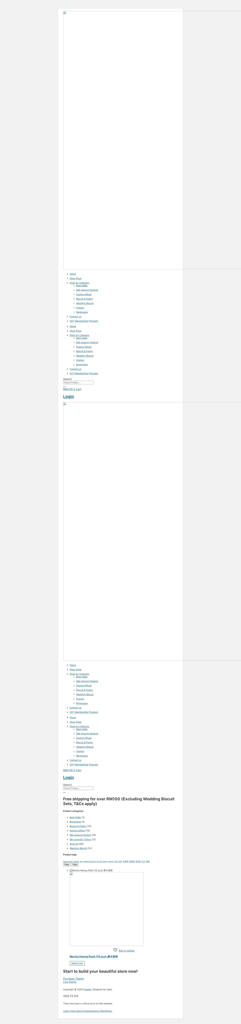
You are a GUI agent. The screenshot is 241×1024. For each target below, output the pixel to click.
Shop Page (75, 278)
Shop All (74, 843)
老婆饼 (125, 861)
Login (68, 396)
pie (81, 861)
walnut (110, 861)
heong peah (68, 861)
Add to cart (77, 963)
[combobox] (78, 382)
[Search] (64, 386)
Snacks (80, 307)
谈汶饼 (138, 861)
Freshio (87, 989)
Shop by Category (79, 282)
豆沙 (143, 861)
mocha (76, 861)
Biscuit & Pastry (84, 298)
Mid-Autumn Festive (80, 835)
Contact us (75, 316)
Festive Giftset (83, 294)
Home (73, 274)
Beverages (82, 312)
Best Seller (82, 285)
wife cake (118, 861)
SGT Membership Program (84, 321)
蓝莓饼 (132, 861)
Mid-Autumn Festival (87, 290)
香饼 (148, 861)
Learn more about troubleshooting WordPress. (87, 1011)
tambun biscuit (89, 861)
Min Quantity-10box (80, 839)
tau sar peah (102, 861)
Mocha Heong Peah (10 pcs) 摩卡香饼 (94, 956)
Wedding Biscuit (84, 303)
